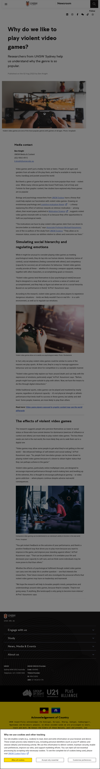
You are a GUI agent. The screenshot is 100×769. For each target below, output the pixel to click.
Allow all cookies (18, 760)
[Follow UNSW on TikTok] (87, 14)
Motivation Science (59, 211)
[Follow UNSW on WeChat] (82, 14)
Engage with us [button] (17, 629)
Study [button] (11, 638)
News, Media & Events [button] (22, 646)
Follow (92, 11)
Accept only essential (50, 760)
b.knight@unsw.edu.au (24, 161)
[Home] (32, 4)
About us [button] (13, 654)
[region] (50, 749)
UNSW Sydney (58, 197)
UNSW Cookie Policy (19, 753)
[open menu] (6, 4)
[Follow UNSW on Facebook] (77, 14)
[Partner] (63, 4)
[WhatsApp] (92, 14)
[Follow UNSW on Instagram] (72, 14)
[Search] (94, 4)
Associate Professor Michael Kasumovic (63, 227)
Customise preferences (82, 760)
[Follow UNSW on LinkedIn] (67, 14)
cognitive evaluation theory (54, 204)
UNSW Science (56, 230)
